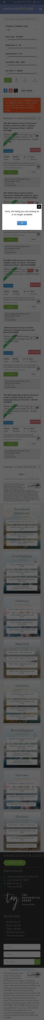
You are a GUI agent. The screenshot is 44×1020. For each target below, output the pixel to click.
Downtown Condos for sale (22, 528)
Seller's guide (13, 929)
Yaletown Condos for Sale (22, 616)
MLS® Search (13, 922)
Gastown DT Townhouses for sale (22, 717)
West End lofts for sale (21, 652)
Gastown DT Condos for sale (22, 702)
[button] (22, 2)
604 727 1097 (9, 183)
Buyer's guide (13, 925)
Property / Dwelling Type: (17, 26)
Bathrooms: (14, 54)
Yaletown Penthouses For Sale (22, 630)
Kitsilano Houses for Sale (22, 845)
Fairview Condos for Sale (22, 783)
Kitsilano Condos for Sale (22, 825)
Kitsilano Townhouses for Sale (22, 831)
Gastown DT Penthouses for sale (22, 709)
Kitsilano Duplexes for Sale (22, 839)
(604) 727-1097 (24, 2)
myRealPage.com (27, 970)
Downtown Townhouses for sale (22, 543)
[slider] (7, 39)
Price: (14, 37)
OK (22, 223)
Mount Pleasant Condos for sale (22, 747)
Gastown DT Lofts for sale (22, 695)
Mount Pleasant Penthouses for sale (22, 762)
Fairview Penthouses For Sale (22, 790)
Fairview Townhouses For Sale (22, 797)
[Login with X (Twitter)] (16, 92)
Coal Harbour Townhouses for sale (22, 587)
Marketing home (15, 932)
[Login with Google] (11, 92)
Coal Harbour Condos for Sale (22, 573)
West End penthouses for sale (22, 672)
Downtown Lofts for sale (22, 521)
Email (38, 2)
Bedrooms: (14, 45)
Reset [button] (25, 80)
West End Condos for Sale (22, 658)
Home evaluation (15, 936)
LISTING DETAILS (11, 172)
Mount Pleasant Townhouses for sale (22, 754)
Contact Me (14, 863)
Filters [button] (35, 80)
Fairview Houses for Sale (21, 804)
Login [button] (26, 90)
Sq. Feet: (14, 71)
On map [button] (16, 80)
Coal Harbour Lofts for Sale (22, 565)
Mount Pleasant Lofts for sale (22, 739)
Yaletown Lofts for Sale (21, 609)
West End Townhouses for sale (22, 665)
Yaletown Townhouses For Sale (21, 623)
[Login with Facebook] (5, 92)
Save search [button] (8, 80)
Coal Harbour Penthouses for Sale (22, 580)
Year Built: (15, 62)
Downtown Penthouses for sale (22, 535)
